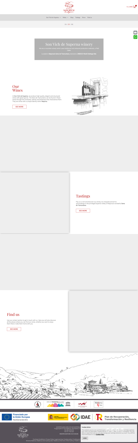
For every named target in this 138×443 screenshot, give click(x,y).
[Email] (135, 32)
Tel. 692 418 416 (69, 430)
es (66, 24)
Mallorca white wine (59, 441)
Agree (85, 438)
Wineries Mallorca (31, 441)
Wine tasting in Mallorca (73, 441)
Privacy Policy (50, 439)
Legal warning (59, 439)
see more (19, 107)
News (84, 17)
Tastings (77, 17)
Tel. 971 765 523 (69, 431)
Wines (64, 17)
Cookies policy (68, 439)
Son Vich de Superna (52, 17)
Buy (130, 6)
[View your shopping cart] (134, 7)
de (72, 24)
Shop (71, 17)
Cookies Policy (100, 434)
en (69, 24)
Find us (89, 17)
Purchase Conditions (39, 439)
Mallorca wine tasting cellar (45, 441)
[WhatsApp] (135, 37)
